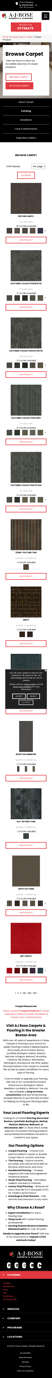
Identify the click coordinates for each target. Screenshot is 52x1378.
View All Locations (26, 7)
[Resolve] (26, 870)
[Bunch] (17, 432)
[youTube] (32, 1265)
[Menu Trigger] (45, 16)
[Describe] (24, 903)
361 (24, 993)
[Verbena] (32, 970)
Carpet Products (30, 1010)
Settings (26, 702)
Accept (19, 696)
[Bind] (26, 400)
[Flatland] (40, 230)
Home (5, 37)
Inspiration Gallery (26, 137)
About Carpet (26, 37)
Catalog (26, 111)
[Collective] (24, 298)
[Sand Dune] (33, 768)
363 (35, 993)
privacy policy (30, 684)
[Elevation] (24, 230)
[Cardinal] (26, 938)
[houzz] (39, 1265)
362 (29, 993)
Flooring (14, 37)
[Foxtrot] (26, 803)
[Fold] (24, 432)
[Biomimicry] (26, 265)
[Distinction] (40, 298)
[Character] (17, 298)
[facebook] (9, 1265)
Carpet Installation (36, 1014)
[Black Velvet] (29, 634)
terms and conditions (22, 686)
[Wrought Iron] (26, 768)
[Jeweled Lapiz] (26, 736)
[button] (26, 1275)
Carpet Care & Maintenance (26, 1017)
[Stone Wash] (40, 970)
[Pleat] (32, 432)
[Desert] (17, 230)
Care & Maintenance (26, 128)
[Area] (26, 198)
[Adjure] (40, 903)
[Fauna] (32, 230)
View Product (26, 240)
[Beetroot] (24, 970)
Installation (26, 119)
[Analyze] (17, 903)
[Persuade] (32, 903)
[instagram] (24, 1265)
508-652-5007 (27, 5)
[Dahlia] (17, 970)
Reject (33, 696)
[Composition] (32, 298)
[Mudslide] (26, 534)
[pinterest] (17, 1265)
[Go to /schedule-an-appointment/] (26, 27)
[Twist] (40, 432)
